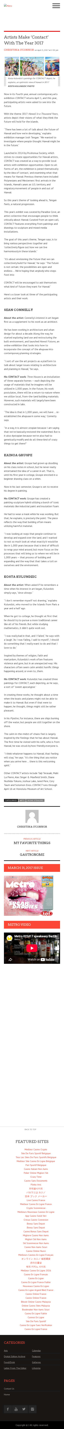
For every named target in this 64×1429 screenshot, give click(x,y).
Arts (22, 800)
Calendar (36, 1350)
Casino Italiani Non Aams (36, 1169)
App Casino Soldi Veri (35, 1215)
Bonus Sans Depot (36, 1223)
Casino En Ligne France (36, 1329)
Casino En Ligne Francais (36, 1274)
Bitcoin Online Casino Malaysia (36, 1301)
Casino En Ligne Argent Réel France (35, 1290)
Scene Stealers (35, 800)
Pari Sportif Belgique (36, 1165)
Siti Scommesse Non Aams (36, 1243)
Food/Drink (9, 1362)
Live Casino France (36, 1200)
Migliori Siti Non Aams (36, 1239)
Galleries (36, 1362)
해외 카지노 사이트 (36, 1266)
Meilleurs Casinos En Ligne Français (35, 1254)
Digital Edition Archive (14, 1356)
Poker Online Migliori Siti (36, 1172)
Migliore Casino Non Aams (36, 1235)
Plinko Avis (36, 1184)
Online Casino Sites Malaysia (36, 1305)
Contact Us (9, 1388)
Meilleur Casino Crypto (36, 1149)
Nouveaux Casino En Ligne (36, 1286)
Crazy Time (36, 1176)
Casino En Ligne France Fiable (36, 1282)
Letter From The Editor (15, 1368)
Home (7, 1394)
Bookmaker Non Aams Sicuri (36, 1309)
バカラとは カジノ (35, 1192)
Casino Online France (36, 1293)
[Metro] (18, 6)
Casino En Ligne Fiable (36, 1313)
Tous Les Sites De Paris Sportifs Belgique (36, 1157)
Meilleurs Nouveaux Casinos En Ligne (36, 1211)
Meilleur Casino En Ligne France (36, 1204)
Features (36, 1356)
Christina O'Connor (19, 49)
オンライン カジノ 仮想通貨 (35, 1258)
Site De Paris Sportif (36, 1321)
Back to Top (30, 1129)
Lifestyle (36, 1368)
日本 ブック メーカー (36, 1196)
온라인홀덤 (36, 1262)
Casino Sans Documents (35, 1180)
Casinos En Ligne (36, 1317)
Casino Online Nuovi (36, 1251)
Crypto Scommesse (35, 1208)
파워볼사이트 (36, 1188)
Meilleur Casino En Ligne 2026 (36, 1270)
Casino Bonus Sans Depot (35, 1231)
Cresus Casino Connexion (36, 1219)
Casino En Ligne (36, 1278)
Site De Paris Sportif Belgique (36, 1153)
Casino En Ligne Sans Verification (36, 1325)
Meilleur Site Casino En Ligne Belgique (36, 1161)
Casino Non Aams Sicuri (35, 1247)
